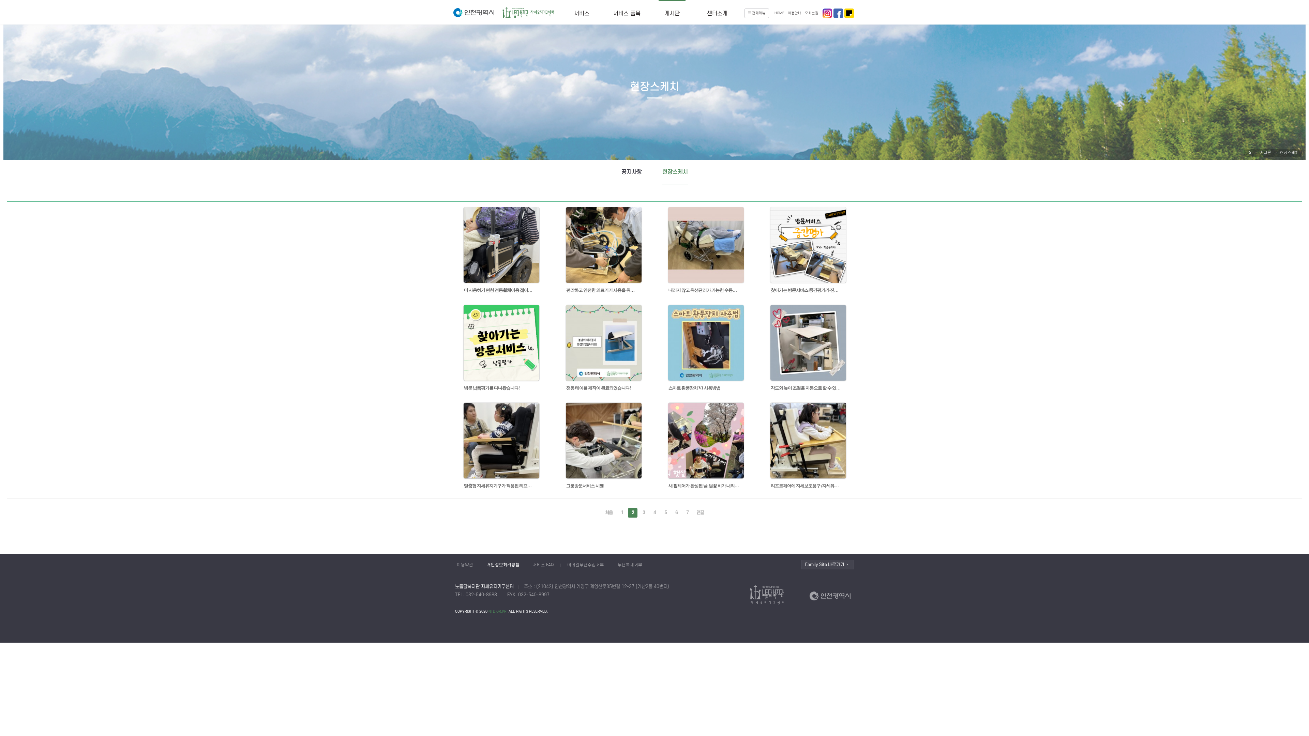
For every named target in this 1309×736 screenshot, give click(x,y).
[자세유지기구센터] (528, 13)
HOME (779, 13)
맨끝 (700, 512)
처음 (609, 512)
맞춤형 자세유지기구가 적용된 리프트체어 (500, 485)
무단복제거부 (630, 565)
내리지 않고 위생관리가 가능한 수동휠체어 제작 (704, 290)
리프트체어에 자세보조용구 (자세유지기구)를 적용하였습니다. (806, 485)
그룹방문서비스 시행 (585, 485)
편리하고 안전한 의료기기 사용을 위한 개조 (602, 290)
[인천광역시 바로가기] (473, 12)
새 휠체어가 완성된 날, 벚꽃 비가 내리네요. (704, 485)
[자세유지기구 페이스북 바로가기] (827, 13)
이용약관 (465, 565)
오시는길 (811, 13)
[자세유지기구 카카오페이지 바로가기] (849, 13)
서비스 (581, 14)
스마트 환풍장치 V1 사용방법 (694, 387)
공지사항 (631, 172)
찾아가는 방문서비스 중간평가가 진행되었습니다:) (806, 290)
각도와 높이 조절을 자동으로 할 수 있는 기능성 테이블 (806, 387)
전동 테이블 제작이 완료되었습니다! (598, 387)
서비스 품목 (627, 14)
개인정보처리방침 (503, 565)
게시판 (672, 14)
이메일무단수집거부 (585, 565)
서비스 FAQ (543, 565)
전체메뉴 (759, 13)
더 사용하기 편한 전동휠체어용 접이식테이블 (500, 290)
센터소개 (717, 14)
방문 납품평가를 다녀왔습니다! (492, 387)
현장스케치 (1289, 153)
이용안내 (794, 13)
